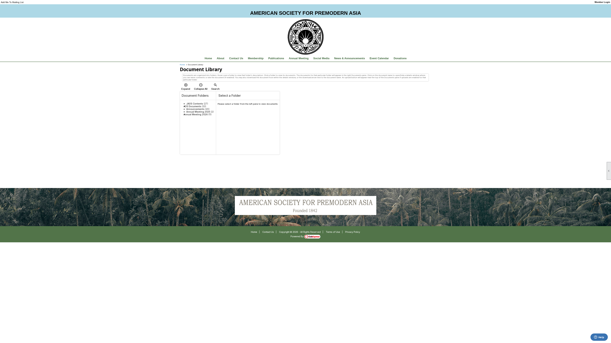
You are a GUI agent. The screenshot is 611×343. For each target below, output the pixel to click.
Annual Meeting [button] (299, 58)
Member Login (602, 2)
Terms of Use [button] (333, 232)
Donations (400, 58)
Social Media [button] (321, 58)
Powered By (297, 236)
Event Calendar (379, 58)
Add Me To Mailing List (12, 2)
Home (208, 58)
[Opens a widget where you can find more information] (599, 337)
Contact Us (236, 58)
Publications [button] (276, 58)
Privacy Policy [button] (352, 232)
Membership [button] (255, 58)
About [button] (220, 58)
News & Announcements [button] (349, 58)
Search (215, 86)
